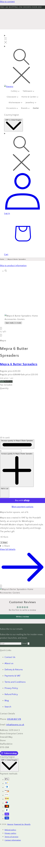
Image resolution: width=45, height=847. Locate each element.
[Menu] (5, 39)
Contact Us (10, 657)
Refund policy (10, 830)
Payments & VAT (13, 676)
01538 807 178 (14, 719)
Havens (10, 824)
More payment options (22, 507)
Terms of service (11, 837)
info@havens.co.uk (15, 725)
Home (2, 259)
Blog (7, 700)
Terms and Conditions (15, 682)
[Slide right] (1, 335)
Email (25, 643)
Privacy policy (10, 833)
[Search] (22, 65)
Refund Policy (11, 694)
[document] (22, 591)
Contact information (13, 840)
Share (4, 542)
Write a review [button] (22, 617)
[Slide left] (1, 328)
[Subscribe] (28, 643)
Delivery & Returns (14, 670)
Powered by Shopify (22, 824)
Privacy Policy (11, 688)
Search (8, 707)
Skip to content (7, 2)
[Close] (1, 586)
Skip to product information (13, 266)
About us (9, 663)
